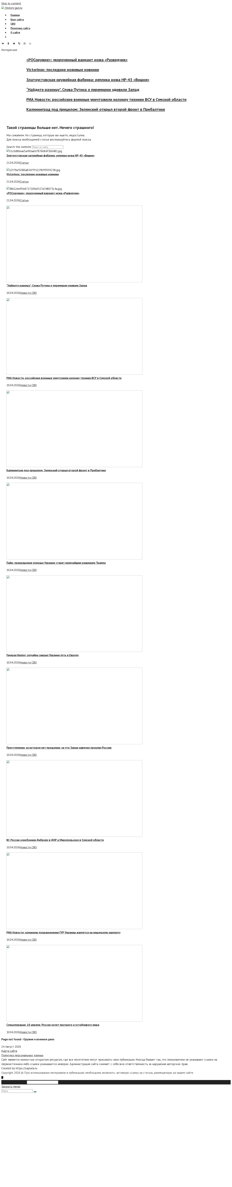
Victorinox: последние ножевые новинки (71, 69)
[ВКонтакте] (3, 43)
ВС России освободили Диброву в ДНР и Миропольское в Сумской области (55, 840)
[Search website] (10, 36)
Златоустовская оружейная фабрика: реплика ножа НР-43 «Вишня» (96, 79)
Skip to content (11, 3)
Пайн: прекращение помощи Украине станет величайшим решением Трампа (56, 563)
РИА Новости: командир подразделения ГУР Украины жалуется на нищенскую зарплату (63, 932)
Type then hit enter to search (77, 1082)
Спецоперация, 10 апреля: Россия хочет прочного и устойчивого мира (52, 1025)
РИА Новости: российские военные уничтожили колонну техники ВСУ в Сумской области (115, 99)
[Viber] (20, 43)
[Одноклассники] (9, 43)
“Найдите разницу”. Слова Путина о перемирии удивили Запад (91, 89)
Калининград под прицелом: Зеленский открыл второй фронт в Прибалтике (104, 109)
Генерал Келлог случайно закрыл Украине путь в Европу (42, 655)
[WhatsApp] (25, 43)
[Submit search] (35, 1091)
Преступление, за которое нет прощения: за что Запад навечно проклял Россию (59, 748)
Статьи (24, 163)
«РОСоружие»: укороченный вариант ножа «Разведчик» (86, 59)
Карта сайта (9, 1051)
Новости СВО (28, 293)
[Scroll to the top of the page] (2, 1077)
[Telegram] (14, 43)
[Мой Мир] (31, 43)
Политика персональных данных (22, 1055)
